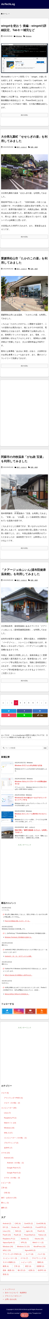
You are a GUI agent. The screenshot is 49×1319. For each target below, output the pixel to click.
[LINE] (24, 715)
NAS (18, 1231)
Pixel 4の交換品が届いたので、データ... (17, 921)
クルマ (5, 1093)
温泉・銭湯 (34, 147)
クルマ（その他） (12, 1103)
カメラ (29, 1254)
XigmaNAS (30, 1250)
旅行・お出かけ (22, 147)
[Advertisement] (24, 413)
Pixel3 (41, 1231)
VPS (24, 1242)
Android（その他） (15, 1163)
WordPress (39, 1246)
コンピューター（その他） (15, 1138)
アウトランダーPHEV (13, 1098)
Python (42, 1235)
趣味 (4, 1208)
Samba (25, 1239)
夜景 (6, 1266)
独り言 (21, 1270)
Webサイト (10, 1123)
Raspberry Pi (10, 1118)
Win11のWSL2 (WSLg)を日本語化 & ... (17, 994)
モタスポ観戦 (9, 1262)
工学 (4, 1188)
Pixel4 (7, 1235)
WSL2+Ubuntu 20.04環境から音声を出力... (18, 975)
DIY (5, 1227)
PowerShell (29, 1235)
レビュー (5, 1183)
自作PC (8, 1148)
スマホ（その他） (12, 1178)
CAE (7, 1193)
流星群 (40, 1266)
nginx (29, 1231)
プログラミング (11, 1143)
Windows (19, 36)
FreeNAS (27, 1227)
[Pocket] (8, 715)
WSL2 (7, 1250)
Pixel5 (17, 1235)
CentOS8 (41, 1223)
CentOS (28, 1223)
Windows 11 (23, 1246)
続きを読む (24, 115)
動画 (40, 1262)
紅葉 (32, 1270)
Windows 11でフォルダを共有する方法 (28, 765)
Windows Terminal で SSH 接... (12, 929)
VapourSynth (9, 1242)
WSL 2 (8, 1133)
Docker (15, 1227)
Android (8, 1158)
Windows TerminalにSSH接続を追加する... (18, 937)
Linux (7, 1113)
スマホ (5, 1153)
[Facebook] (24, 711)
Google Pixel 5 (14, 1173)
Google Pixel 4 (14, 1168)
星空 (28, 1266)
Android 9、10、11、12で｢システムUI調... (18, 956)
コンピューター (8, 1108)
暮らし (5, 1203)
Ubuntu (39, 1239)
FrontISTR (41, 1227)
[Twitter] (8, 711)
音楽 (6, 1274)
